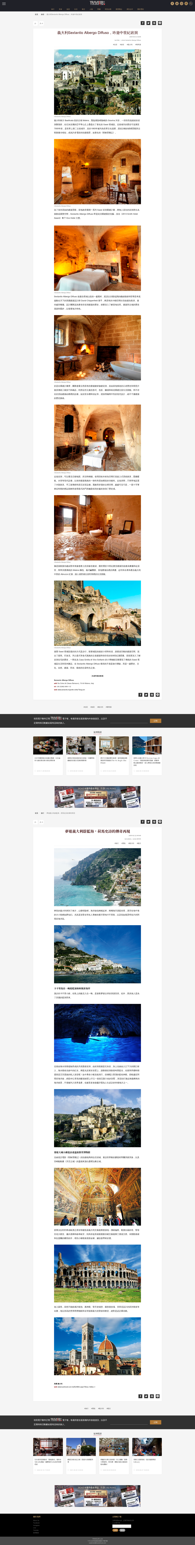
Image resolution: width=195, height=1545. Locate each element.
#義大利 (129, 44)
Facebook (36, 1523)
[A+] (41, 23)
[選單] (4, 4)
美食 (60, 9)
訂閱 (155, 720)
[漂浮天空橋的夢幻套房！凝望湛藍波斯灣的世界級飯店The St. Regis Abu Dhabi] (114, 755)
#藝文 (139, 843)
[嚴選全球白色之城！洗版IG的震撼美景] (81, 1456)
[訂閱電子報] (186, 3)
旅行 (52, 9)
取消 (122, 1530)
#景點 (124, 843)
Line (34, 1528)
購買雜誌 (119, 9)
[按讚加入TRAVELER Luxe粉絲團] (172, 3)
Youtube (35, 1530)
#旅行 (117, 843)
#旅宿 (122, 44)
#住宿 (115, 44)
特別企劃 (108, 9)
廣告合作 (130, 9)
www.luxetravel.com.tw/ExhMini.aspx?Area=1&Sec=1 (76, 1387)
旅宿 (68, 9)
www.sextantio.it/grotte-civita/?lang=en (71, 689)
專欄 (98, 9)
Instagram (36, 1525)
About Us (36, 1520)
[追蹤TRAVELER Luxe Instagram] (177, 3)
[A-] (35, 23)
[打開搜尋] (191, 3)
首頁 (36, 14)
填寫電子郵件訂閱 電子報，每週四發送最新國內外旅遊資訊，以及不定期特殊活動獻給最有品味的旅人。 (70, 720)
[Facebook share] (143, 23)
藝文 (83, 9)
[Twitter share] (148, 23)
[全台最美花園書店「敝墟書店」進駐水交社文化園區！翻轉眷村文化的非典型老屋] (48, 1456)
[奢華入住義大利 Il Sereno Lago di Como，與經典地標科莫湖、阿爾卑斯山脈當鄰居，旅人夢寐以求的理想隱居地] (147, 755)
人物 (91, 9)
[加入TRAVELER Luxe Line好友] (181, 3)
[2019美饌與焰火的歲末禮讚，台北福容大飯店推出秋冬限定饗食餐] (48, 755)
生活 (75, 9)
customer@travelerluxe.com (97, 1543)
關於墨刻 (140, 9)
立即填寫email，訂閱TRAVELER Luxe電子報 (123, 1521)
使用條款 (36, 1533)
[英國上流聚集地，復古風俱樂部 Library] (147, 1456)
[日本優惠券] (97, 797)
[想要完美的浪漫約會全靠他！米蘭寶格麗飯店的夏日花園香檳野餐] (81, 755)
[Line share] (160, 23)
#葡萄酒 (138, 44)
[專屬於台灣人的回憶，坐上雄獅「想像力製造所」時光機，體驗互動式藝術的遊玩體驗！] (114, 1456)
